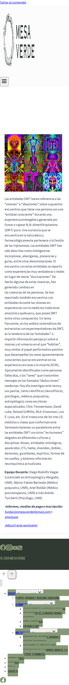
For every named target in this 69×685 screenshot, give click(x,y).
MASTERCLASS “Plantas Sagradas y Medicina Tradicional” (41, 639)
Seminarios (21, 605)
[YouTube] (15, 549)
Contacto (13, 671)
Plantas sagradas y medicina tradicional (37, 598)
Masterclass (22, 633)
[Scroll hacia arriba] (4, 575)
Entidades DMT (31, 626)
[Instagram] (9, 549)
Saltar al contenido (13, 2)
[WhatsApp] (20, 549)
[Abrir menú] (4, 81)
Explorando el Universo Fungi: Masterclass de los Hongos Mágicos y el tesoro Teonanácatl (45, 650)
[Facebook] (3, 549)
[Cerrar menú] (1, 583)
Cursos (12, 593)
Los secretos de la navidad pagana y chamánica (42, 615)
